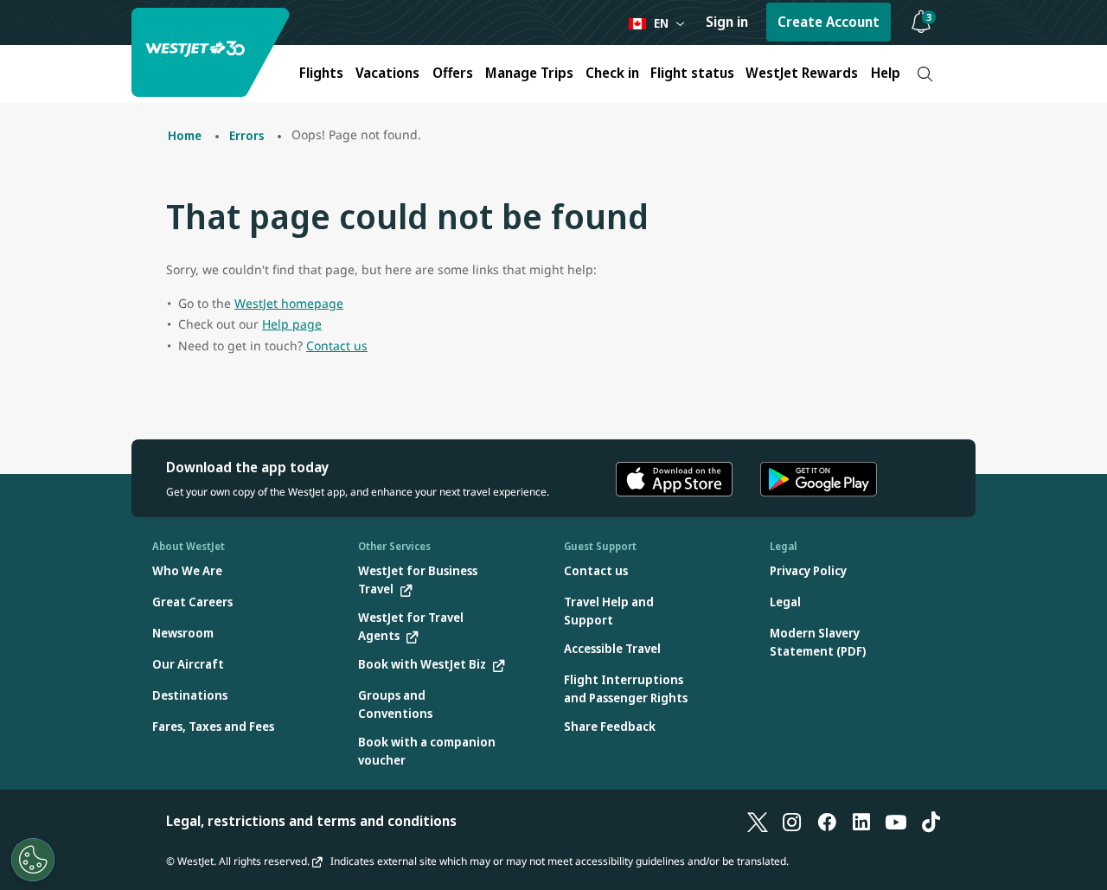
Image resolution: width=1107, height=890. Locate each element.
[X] (757, 820)
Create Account (828, 21)
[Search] (925, 74)
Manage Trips (529, 72)
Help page (292, 324)
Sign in (727, 21)
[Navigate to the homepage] (212, 52)
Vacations (387, 72)
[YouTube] (896, 820)
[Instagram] (792, 820)
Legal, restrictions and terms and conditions (311, 820)
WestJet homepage (288, 303)
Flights (321, 72)
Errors (246, 135)
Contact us (337, 345)
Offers (452, 72)
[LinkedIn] (861, 820)
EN (661, 23)
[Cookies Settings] (32, 859)
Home (185, 135)
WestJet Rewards (801, 72)
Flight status (692, 72)
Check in (612, 72)
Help (885, 72)
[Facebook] (826, 820)
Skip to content (15, 33)
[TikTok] (930, 820)
